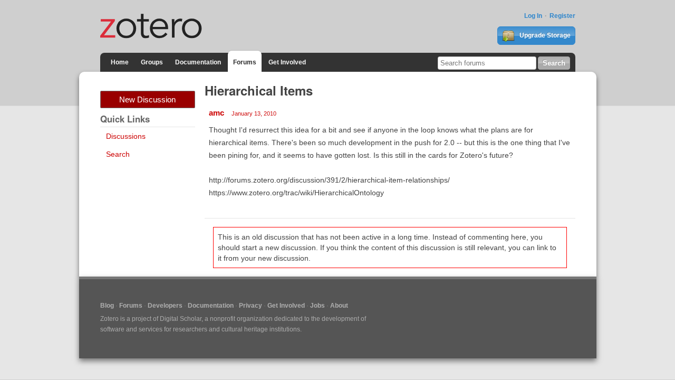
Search (118, 154)
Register (562, 16)
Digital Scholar (180, 318)
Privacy (250, 305)
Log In (533, 16)
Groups (152, 62)
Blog (107, 305)
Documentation (198, 62)
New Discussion (147, 99)
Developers (165, 305)
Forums (244, 62)
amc (216, 112)
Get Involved (287, 62)
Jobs (317, 305)
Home (120, 62)
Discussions (126, 136)
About (339, 305)
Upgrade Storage (544, 35)
